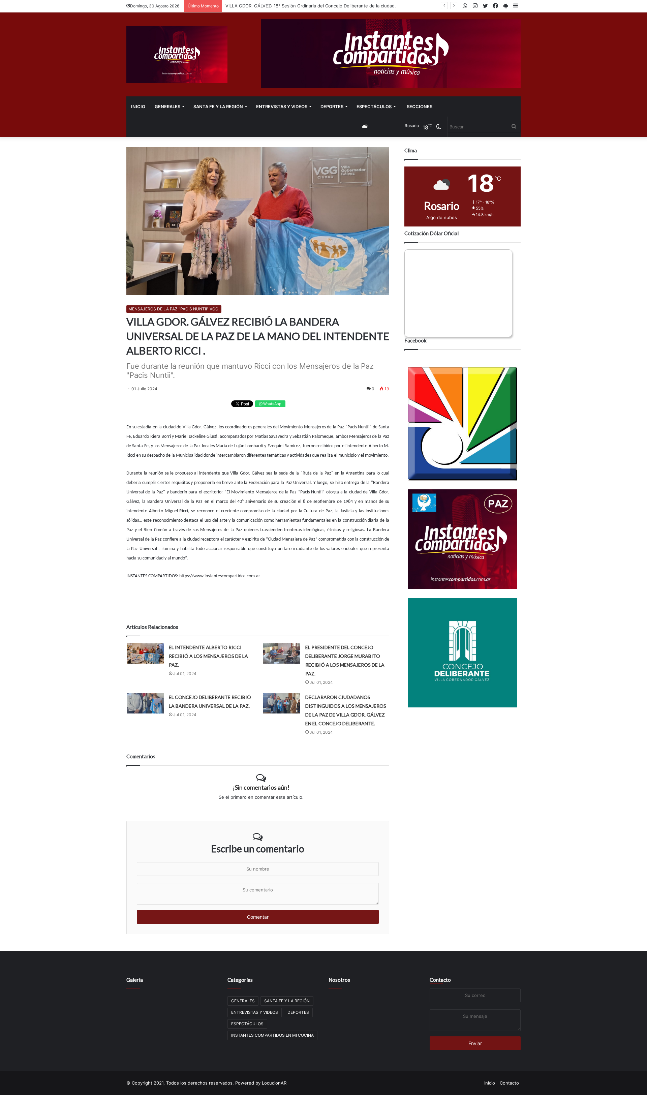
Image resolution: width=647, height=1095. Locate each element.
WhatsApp (271, 403)
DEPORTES (331, 106)
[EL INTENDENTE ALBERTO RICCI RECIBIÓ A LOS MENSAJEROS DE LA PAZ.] (145, 653)
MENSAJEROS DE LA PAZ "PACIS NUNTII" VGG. (173, 308)
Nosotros (339, 980)
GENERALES (167, 106)
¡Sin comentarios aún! (261, 787)
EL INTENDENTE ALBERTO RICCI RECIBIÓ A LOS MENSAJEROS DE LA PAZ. (208, 656)
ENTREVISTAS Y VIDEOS (281, 106)
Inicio (138, 106)
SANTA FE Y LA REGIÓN (218, 106)
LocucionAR (274, 1083)
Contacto (440, 980)
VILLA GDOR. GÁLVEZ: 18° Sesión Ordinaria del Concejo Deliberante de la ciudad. (310, 5)
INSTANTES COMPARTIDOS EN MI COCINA (272, 1035)
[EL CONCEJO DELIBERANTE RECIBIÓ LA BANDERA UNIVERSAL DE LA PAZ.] (145, 703)
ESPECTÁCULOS (374, 106)
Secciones (419, 106)
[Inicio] (176, 54)
